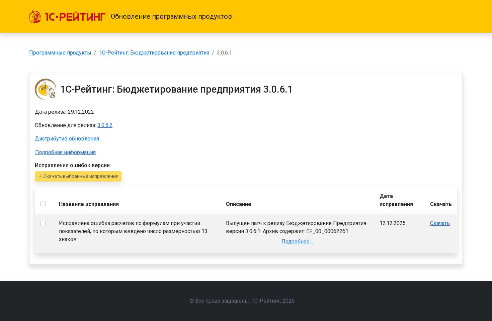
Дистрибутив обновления (67, 138)
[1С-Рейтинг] (67, 16)
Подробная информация (65, 152)
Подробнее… (297, 241)
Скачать (440, 223)
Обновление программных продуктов (171, 16)
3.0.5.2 (104, 125)
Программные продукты (60, 52)
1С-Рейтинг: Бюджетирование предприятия (154, 52)
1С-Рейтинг (265, 301)
